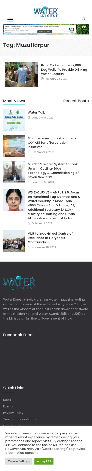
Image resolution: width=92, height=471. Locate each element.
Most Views (14, 100)
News (7, 400)
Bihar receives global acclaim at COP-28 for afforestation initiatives (53, 142)
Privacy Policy (13, 413)
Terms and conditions (19, 419)
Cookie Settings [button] (19, 461)
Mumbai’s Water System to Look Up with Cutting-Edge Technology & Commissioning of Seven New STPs (53, 170)
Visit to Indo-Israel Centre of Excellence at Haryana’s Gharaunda (50, 237)
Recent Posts (76, 100)
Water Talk (36, 112)
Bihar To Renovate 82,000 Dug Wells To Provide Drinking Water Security (64, 69)
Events (8, 406)
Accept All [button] (44, 461)
